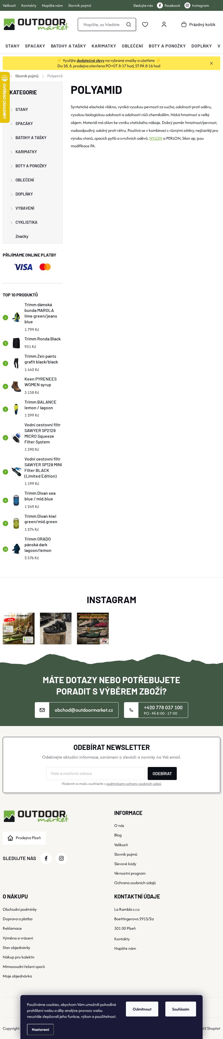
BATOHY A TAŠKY (31, 137)
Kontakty (28, 5)
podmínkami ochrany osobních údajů (133, 783)
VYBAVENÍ (25, 208)
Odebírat (162, 773)
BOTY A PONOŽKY (31, 165)
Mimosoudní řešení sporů (24, 966)
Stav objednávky (16, 947)
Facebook (172, 5)
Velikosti (9, 5)
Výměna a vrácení (18, 938)
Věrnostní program (129, 873)
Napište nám (52, 5)
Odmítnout (142, 1009)
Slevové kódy (125, 864)
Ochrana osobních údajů (135, 882)
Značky (22, 236)
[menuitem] (12, 46)
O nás (119, 825)
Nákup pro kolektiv (19, 957)
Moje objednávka (17, 976)
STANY (22, 109)
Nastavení (40, 1029)
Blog (118, 835)
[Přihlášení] (164, 24)
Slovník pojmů (79, 5)
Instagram (200, 5)
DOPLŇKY (24, 193)
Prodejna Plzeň (28, 837)
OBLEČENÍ (25, 179)
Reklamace (12, 928)
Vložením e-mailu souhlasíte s (111, 783)
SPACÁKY (24, 123)
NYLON (155, 138)
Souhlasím (180, 1009)
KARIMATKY (26, 151)
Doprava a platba (17, 919)
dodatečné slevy (90, 60)
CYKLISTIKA (27, 222)
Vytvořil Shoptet (207, 1028)
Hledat (128, 24)
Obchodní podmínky (20, 909)
